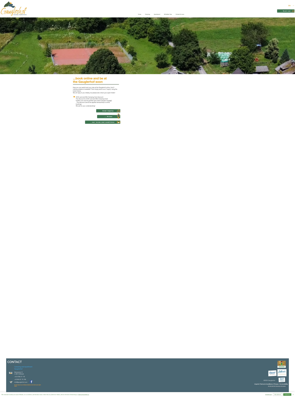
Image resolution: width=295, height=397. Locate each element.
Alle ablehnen (277, 394)
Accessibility (284, 384)
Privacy (276, 384)
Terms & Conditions (266, 384)
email (110, 100)
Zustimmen (287, 394)
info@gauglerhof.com (20, 382)
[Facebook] (31, 381)
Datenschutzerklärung (83, 394)
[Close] (293, 394)
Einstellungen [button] (268, 394)
